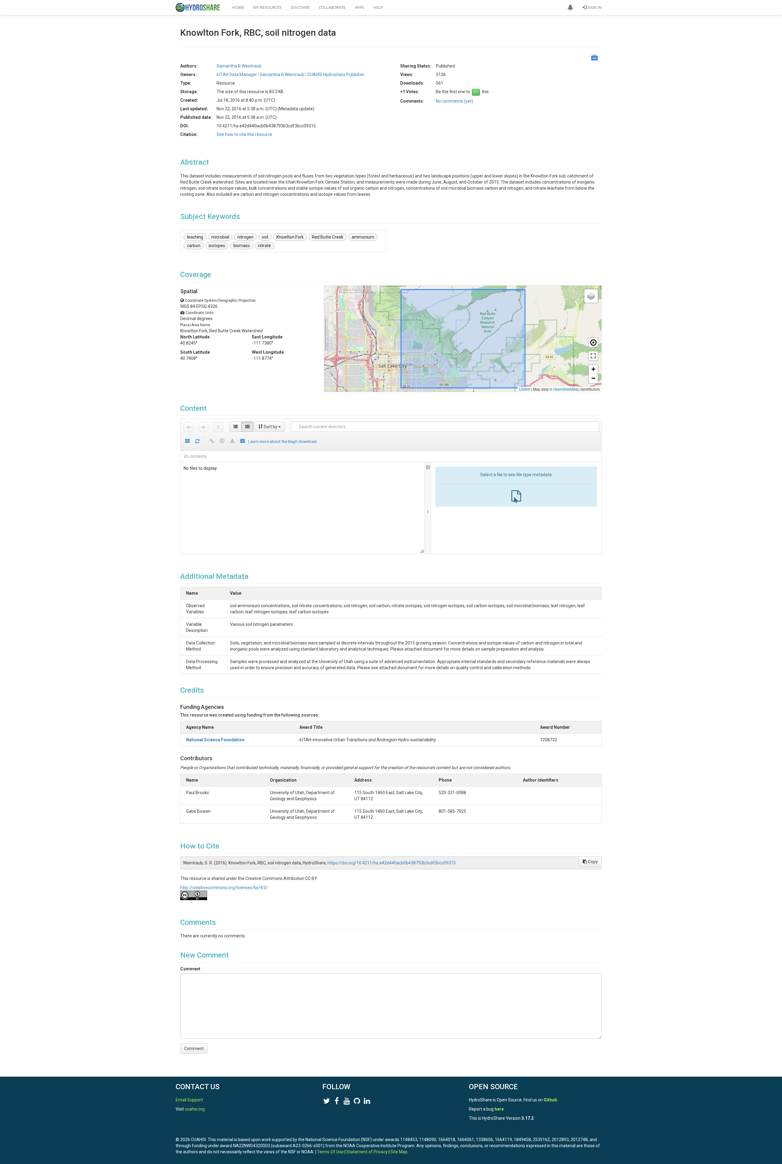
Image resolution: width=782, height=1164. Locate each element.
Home (238, 7)
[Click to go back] (188, 426)
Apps (359, 7)
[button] (570, 7)
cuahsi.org (195, 1109)
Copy (592, 861)
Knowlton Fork (290, 237)
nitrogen (245, 237)
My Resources (267, 7)
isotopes (217, 245)
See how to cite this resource (244, 134)
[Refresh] (197, 441)
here (499, 1109)
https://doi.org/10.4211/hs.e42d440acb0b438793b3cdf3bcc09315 (391, 862)
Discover (300, 7)
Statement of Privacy (367, 1151)
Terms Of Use (330, 1151)
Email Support (189, 1099)
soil (265, 237)
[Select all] (187, 441)
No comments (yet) (454, 101)
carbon (193, 245)
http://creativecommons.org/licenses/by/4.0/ (224, 887)
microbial (220, 237)
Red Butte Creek (327, 237)
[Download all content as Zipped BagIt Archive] (242, 441)
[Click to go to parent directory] (218, 427)
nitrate (264, 245)
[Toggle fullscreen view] (593, 355)
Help (378, 7)
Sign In (594, 7)
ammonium (363, 237)
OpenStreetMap (566, 389)
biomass (241, 245)
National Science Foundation (215, 739)
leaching (195, 237)
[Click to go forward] (203, 426)
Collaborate (332, 7)
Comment (190, 968)
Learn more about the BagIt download (282, 441)
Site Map (398, 1151)
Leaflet (524, 389)
